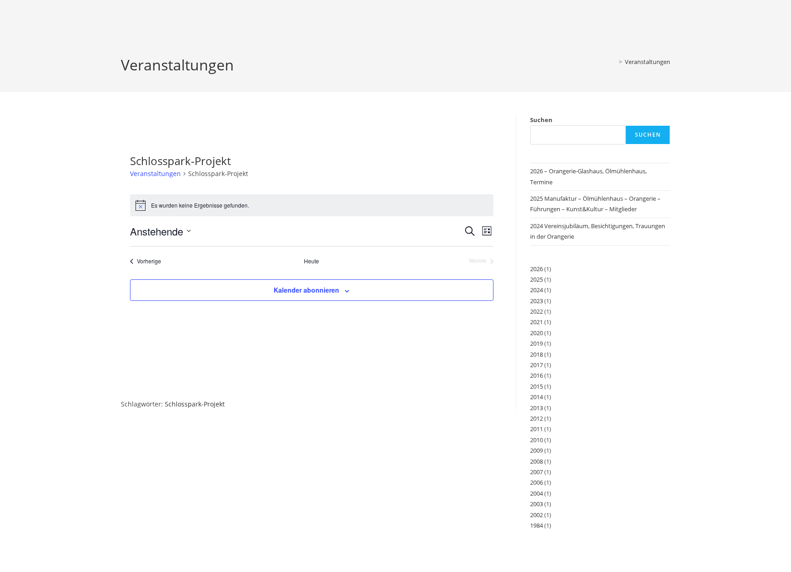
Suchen (541, 120)
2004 (536, 493)
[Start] (614, 62)
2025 (536, 279)
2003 (536, 504)
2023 (536, 301)
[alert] (311, 205)
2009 (536, 450)
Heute (311, 261)
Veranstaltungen (647, 62)
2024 (536, 290)
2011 (536, 429)
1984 (536, 525)
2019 (536, 343)
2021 (536, 322)
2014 (536, 397)
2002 (536, 515)
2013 (536, 408)
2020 (536, 333)
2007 (536, 472)
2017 (536, 365)
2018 (536, 354)
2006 (536, 482)
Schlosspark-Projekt (195, 404)
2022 (536, 311)
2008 (536, 461)
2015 (536, 386)
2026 (536, 269)
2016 (536, 375)
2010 (536, 440)
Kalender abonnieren (306, 289)
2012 (536, 418)
